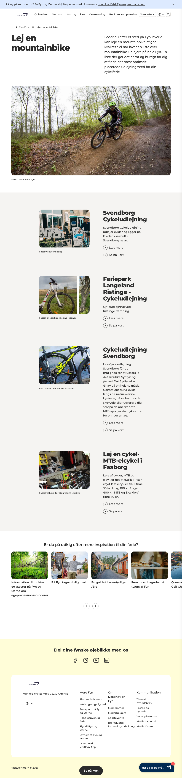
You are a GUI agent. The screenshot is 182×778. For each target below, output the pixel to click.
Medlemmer (116, 708)
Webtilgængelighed (93, 704)
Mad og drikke (76, 14)
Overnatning (97, 14)
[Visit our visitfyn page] (86, 660)
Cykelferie (24, 27)
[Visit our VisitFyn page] (75, 660)
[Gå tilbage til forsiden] (22, 14)
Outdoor (57, 14)
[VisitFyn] (33, 683)
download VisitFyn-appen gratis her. (121, 4)
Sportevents (116, 717)
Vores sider (146, 14)
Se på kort (91, 770)
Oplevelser (41, 14)
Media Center (145, 726)
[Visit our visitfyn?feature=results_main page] (96, 660)
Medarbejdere (117, 712)
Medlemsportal (146, 721)
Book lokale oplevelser (123, 14)
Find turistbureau (91, 699)
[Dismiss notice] (173, 4)
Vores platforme (146, 716)
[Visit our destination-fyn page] (107, 660)
